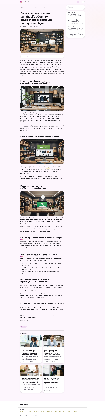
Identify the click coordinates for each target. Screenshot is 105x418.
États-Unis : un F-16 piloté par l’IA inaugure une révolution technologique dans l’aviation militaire (75, 20)
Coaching (63, 1)
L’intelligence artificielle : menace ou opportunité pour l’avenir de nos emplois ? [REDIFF (75, 25)
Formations (68, 411)
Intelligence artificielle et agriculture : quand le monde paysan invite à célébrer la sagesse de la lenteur (75, 30)
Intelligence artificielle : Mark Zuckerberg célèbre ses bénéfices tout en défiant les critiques (75, 16)
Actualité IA (45, 1)
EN (80, 1)
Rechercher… (70, 7)
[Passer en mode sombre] (83, 2)
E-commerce (56, 1)
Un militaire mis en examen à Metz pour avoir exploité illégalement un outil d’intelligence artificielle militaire (75, 34)
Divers (68, 1)
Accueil (39, 1)
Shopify (48, 168)
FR (78, 1)
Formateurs (75, 411)
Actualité (50, 1)
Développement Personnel (57, 411)
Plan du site (82, 404)
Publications (26, 5)
